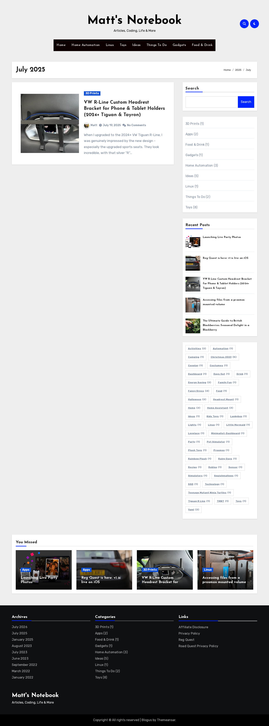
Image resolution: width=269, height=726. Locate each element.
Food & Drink (202, 45)
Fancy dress (198, 391)
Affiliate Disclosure (193, 627)
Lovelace (196, 433)
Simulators (197, 475)
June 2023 (20, 658)
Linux (110, 45)
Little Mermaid (238, 424)
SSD (193, 484)
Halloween (197, 399)
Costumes (219, 365)
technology (214, 484)
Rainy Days (227, 458)
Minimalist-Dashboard (227, 433)
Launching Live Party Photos (222, 237)
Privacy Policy (189, 633)
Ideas (136, 45)
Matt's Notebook (134, 21)
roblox (215, 467)
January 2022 (22, 677)
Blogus (147, 720)
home (194, 407)
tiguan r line (199, 501)
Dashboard (197, 374)
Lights (194, 424)
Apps (189, 134)
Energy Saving (199, 382)
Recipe (194, 467)
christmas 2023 (224, 357)
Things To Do (157, 45)
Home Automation (85, 45)
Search (192, 88)
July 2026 (19, 627)
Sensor (235, 467)
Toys (123, 45)
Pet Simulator (218, 441)
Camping (196, 357)
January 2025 (22, 639)
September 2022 (24, 665)
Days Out (221, 374)
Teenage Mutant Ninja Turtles (209, 492)
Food (221, 391)
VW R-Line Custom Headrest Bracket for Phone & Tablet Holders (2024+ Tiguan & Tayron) (124, 108)
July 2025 (19, 633)
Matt (94, 125)
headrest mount (225, 399)
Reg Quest (186, 640)
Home (61, 45)
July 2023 (19, 652)
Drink (242, 374)
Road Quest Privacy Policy (198, 646)
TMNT (223, 501)
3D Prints (92, 93)
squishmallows (226, 475)
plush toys (197, 450)
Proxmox (221, 450)
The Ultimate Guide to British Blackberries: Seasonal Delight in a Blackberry (226, 325)
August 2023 (22, 646)
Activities (197, 348)
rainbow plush (199, 458)
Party (194, 441)
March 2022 (21, 671)
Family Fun (227, 382)
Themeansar (166, 720)
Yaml (193, 509)
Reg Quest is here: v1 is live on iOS (225, 258)
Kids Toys (215, 416)
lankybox (238, 416)
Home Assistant (220, 407)
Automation (223, 348)
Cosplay (195, 365)
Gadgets (179, 45)
